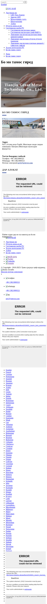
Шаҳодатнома (16, 21)
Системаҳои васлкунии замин (23, 30)
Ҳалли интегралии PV (15, 48)
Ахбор (13, 24)
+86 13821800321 (13, 282)
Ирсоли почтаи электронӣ (12, 272)
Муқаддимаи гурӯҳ (18, 19)
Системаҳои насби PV (15, 28)
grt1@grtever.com (13, 299)
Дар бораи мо (11, 13)
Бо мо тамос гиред (13, 50)
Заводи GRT (16, 17)
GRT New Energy (18, 15)
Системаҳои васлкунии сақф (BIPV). (26, 32)
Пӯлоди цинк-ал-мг (14, 26)
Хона (8, 54)
